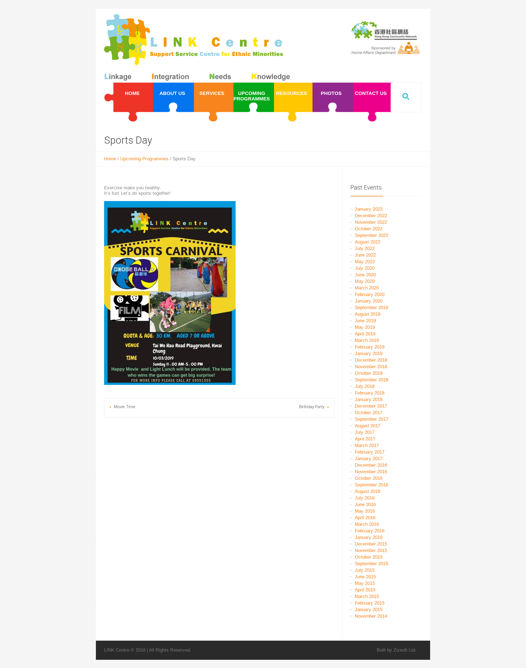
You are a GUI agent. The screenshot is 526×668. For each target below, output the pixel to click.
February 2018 (369, 393)
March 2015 (367, 596)
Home (110, 158)
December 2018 (371, 360)
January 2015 (368, 609)
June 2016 (365, 504)
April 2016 (365, 517)
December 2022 (371, 215)
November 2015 (371, 550)
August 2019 (367, 314)
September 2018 (371, 379)
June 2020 (365, 274)
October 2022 (368, 228)
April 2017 (365, 439)
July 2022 (365, 248)
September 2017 (371, 419)
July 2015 (365, 570)
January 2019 (368, 353)
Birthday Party (311, 406)
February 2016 (369, 530)
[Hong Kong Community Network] (198, 48)
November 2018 (371, 366)
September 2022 (371, 235)
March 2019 (367, 340)
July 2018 (365, 386)
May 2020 (365, 281)
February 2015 (369, 603)
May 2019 (365, 327)
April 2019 (365, 333)
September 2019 (371, 307)
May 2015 (365, 583)
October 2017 (368, 412)
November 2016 (371, 471)
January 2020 (368, 301)
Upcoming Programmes (144, 158)
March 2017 (367, 445)
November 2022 (371, 222)
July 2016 (365, 498)
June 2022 (365, 255)
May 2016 (365, 511)
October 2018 (368, 373)
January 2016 (368, 537)
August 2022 (367, 242)
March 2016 (367, 524)
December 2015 (371, 544)
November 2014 (371, 616)
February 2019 (369, 347)
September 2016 (371, 484)
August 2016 (367, 491)
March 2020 (367, 288)
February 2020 (369, 294)
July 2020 (365, 268)
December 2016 (371, 465)
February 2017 (369, 452)
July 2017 (365, 432)
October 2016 (368, 478)
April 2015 (365, 590)
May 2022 (365, 261)
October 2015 (368, 557)
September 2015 (371, 563)
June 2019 (365, 320)
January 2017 (368, 458)
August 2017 (367, 425)
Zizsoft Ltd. (404, 650)
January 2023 (368, 209)
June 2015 (365, 576)
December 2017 (371, 406)
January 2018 (368, 399)
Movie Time (124, 406)
